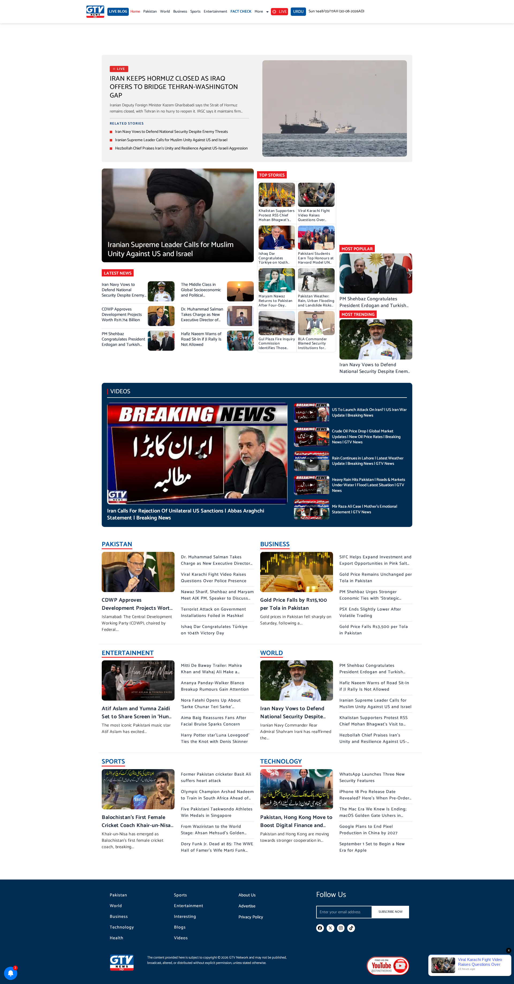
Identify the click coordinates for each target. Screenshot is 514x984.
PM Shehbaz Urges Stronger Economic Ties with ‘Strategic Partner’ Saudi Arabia (369, 598)
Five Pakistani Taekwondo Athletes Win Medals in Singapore (217, 812)
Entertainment (215, 12)
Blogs (180, 927)
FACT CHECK (240, 12)
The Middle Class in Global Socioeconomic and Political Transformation (201, 292)
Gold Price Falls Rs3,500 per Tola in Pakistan (373, 630)
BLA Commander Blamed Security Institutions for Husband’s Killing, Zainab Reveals (313, 348)
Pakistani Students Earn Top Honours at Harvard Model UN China (316, 260)
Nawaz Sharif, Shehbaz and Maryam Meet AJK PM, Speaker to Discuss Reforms (217, 598)
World (165, 12)
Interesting (185, 916)
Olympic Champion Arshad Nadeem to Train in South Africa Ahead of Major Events (217, 798)
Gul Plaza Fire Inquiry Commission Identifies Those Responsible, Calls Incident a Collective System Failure (277, 350)
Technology (122, 927)
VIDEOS (120, 391)
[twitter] (330, 928)
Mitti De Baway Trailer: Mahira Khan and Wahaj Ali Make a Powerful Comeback (211, 672)
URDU (298, 11)
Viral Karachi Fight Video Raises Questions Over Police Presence (314, 217)
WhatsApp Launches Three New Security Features (372, 777)
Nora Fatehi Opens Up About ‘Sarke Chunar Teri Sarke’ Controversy (211, 707)
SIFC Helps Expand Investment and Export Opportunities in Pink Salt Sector (375, 563)
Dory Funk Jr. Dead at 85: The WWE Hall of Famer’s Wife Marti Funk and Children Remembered (217, 850)
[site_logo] (126, 962)
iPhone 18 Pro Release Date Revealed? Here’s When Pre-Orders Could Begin (375, 798)
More (259, 12)
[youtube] (388, 965)
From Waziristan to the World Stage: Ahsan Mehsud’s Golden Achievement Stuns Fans (212, 833)
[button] (409, 275)
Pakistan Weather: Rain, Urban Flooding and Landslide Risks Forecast (316, 303)
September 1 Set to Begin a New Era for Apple (372, 847)
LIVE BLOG (118, 12)
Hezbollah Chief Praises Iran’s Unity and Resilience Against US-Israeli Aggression (181, 148)
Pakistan (150, 12)
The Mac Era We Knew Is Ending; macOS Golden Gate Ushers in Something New (373, 816)
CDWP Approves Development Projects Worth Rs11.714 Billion (122, 315)
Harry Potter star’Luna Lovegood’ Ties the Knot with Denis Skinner (215, 738)
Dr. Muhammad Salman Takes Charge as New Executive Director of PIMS (202, 317)
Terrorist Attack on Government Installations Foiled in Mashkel (213, 612)
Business (180, 12)
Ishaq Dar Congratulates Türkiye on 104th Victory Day (273, 260)
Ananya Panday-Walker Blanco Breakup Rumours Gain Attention (215, 686)
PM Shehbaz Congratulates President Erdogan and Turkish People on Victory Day (123, 342)
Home (135, 12)
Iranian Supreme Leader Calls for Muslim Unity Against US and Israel (171, 140)
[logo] (95, 11)
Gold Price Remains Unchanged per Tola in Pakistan (375, 578)
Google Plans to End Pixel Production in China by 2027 (368, 830)
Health (116, 938)
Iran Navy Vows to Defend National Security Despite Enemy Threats (171, 131)
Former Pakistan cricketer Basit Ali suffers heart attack (216, 777)
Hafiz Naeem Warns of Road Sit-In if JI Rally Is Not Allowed (201, 339)
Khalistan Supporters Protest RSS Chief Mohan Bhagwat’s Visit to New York (276, 217)
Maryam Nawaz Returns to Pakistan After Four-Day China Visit (276, 303)
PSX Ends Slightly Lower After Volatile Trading (370, 612)
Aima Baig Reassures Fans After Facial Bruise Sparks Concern (213, 721)
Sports (195, 12)
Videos (181, 938)
